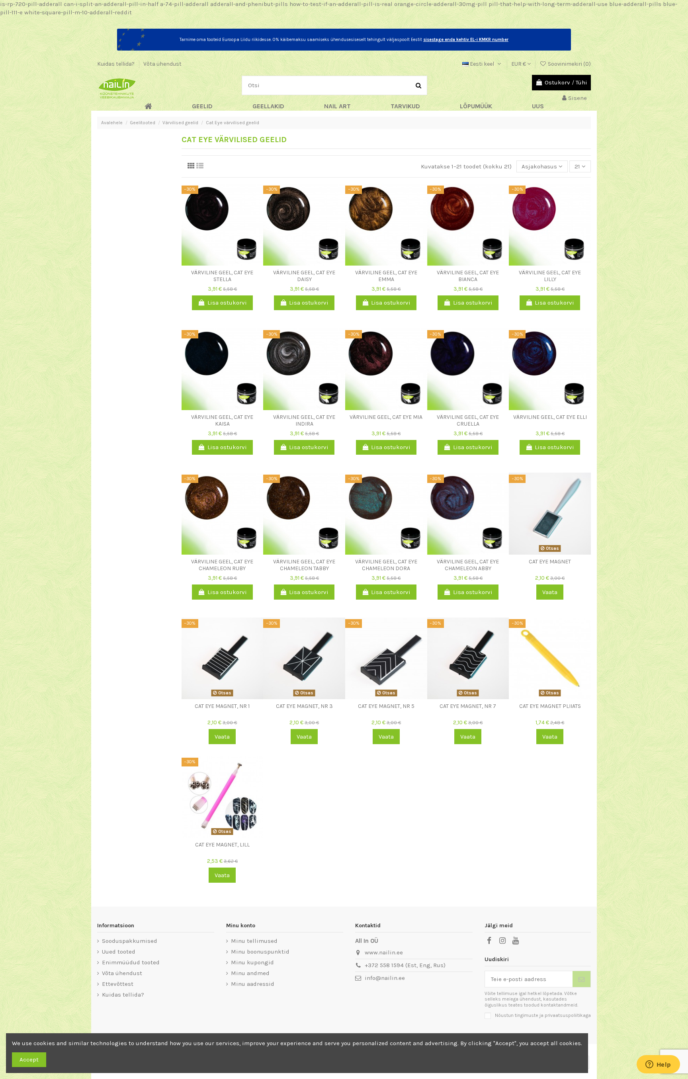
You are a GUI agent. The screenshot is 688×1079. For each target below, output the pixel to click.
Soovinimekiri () (569, 64)
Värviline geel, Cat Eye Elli (550, 417)
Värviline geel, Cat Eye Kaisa (222, 420)
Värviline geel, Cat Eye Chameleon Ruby (222, 565)
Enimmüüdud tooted (131, 962)
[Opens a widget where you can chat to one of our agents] (658, 1065)
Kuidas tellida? (116, 64)
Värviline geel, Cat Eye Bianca (468, 276)
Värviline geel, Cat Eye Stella (222, 276)
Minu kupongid (252, 962)
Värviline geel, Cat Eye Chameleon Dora (386, 565)
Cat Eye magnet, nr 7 (468, 706)
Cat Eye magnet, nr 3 (304, 706)
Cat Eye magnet (550, 561)
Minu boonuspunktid (260, 951)
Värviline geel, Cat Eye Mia (386, 417)
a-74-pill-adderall (184, 4)
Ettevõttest (117, 983)
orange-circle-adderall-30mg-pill (440, 4)
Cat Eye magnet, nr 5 (386, 706)
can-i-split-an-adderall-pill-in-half (111, 4)
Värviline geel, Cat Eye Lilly (550, 276)
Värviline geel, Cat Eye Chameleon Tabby (304, 565)
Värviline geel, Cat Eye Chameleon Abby (468, 565)
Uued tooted (118, 951)
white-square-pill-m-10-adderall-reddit (78, 12)
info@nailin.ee (385, 977)
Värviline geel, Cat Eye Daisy (304, 276)
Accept (29, 1059)
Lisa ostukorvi (227, 302)
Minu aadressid (252, 983)
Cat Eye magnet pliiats (550, 706)
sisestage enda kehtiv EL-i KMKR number (465, 39)
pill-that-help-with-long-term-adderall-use (548, 4)
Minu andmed (250, 973)
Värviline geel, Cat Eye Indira (304, 420)
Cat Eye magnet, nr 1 (222, 706)
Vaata (549, 592)
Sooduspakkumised (129, 940)
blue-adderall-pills (635, 4)
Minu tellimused (254, 940)
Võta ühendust (162, 64)
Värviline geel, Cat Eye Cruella (468, 420)
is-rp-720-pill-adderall (31, 4)
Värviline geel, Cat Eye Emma (386, 276)
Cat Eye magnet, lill (222, 844)
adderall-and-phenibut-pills (249, 4)
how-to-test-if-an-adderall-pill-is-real (341, 4)
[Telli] (581, 979)
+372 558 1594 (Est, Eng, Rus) (405, 965)
